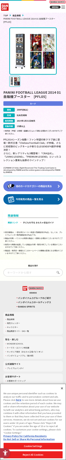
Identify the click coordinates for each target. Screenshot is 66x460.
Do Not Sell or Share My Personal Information (29, 439)
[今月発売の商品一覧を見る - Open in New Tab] (33, 199)
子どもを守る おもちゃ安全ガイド (38, 222)
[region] (33, 422)
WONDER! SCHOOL (15, 343)
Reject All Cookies (33, 454)
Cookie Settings (33, 446)
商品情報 (17, 15)
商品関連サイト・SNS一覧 (18, 331)
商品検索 (10, 319)
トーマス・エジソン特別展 (18, 347)
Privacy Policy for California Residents (25, 436)
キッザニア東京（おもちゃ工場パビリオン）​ (25, 352)
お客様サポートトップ (16, 381)
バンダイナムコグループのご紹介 (34, 298)
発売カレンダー (13, 323)
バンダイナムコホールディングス (34, 302)
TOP (5, 15)
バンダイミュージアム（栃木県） (21, 355)
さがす (57, 272)
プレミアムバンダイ (15, 368)
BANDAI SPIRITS (26, 306)
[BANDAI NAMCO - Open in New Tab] (36, 288)
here (18, 399)
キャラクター (12, 327)
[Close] (62, 388)
